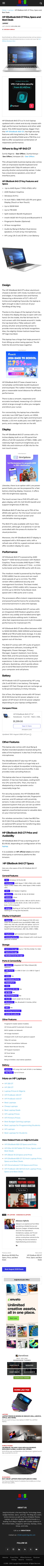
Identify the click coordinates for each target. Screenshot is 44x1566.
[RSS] (25, 1549)
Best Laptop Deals (12, 1110)
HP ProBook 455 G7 (12, 1095)
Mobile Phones (7, 1445)
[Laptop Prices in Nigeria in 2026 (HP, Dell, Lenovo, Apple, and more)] (22, 1402)
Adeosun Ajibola (9, 29)
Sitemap (14, 1560)
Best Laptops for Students (15, 1133)
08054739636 (25, 1530)
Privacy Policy (14, 1557)
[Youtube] (36, 1549)
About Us (21, 1560)
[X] (9, 33)
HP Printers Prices (12, 1118)
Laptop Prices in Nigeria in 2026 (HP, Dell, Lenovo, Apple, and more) (21, 1417)
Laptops (10, 10)
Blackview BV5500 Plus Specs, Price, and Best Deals (10, 1257)
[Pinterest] (14, 33)
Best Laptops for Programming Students (22, 1125)
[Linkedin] (24, 33)
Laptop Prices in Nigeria (14, 1091)
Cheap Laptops (11, 1106)
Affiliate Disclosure (25, 1557)
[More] (29, 33)
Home (4, 10)
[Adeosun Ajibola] (9, 1232)
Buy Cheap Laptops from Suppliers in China (19, 1479)
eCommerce (6, 1477)
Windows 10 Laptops (23, 1215)
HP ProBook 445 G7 (13, 1099)
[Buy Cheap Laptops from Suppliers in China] (22, 1465)
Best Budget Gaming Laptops (17, 1122)
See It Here (27, 726)
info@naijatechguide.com (26, 1535)
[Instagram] (13, 1549)
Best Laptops (10, 1103)
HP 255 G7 (8, 1084)
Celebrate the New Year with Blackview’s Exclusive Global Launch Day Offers (19, 1448)
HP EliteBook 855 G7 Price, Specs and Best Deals (34, 1257)
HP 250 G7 (8, 1087)
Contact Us (29, 1560)
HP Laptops (9, 1129)
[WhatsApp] (19, 33)
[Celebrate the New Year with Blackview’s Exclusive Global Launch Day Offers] (22, 1434)
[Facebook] (4, 33)
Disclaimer (36, 1557)
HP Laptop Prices (12, 1114)
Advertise (5, 1557)
